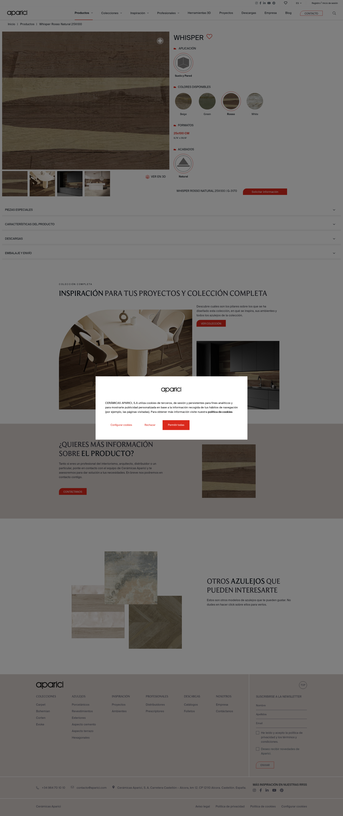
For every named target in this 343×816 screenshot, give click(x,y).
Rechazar (150, 425)
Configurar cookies (121, 425)
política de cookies (220, 412)
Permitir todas (176, 425)
